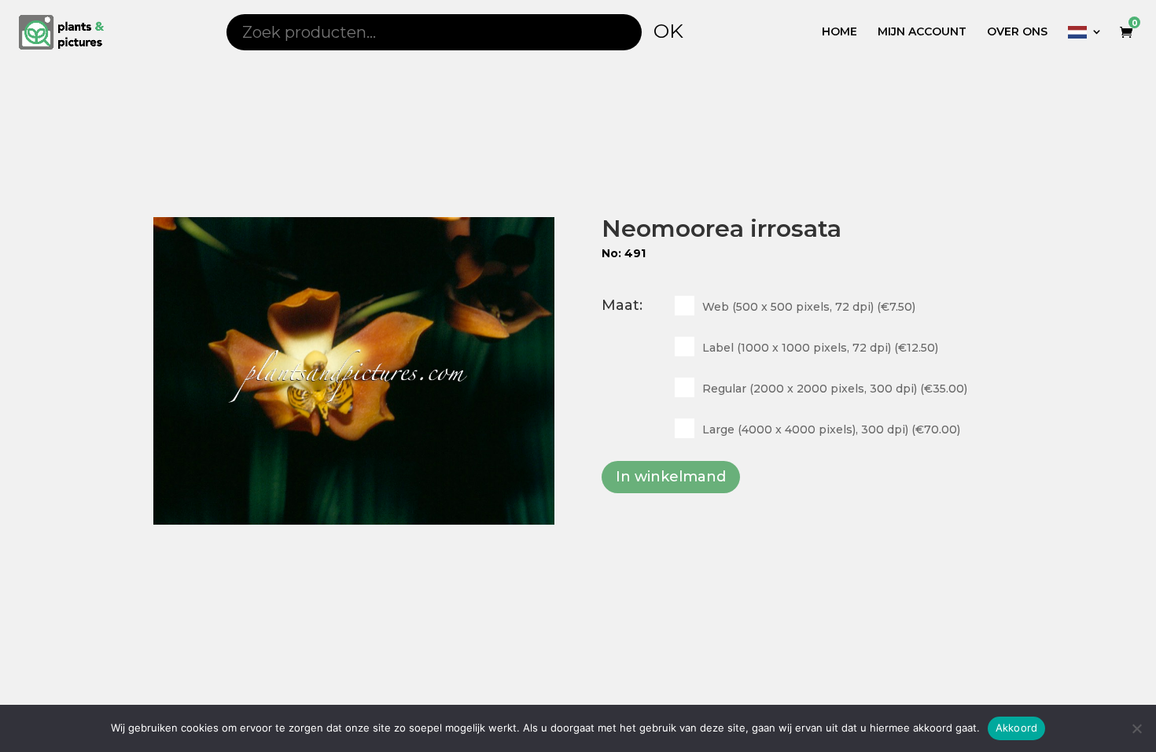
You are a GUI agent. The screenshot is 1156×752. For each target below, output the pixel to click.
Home (839, 32)
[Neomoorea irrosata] (353, 371)
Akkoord (1017, 727)
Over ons (1017, 32)
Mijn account (922, 32)
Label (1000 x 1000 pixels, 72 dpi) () (820, 348)
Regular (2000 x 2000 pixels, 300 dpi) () (834, 389)
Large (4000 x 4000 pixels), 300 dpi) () (831, 429)
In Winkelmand (671, 476)
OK (668, 30)
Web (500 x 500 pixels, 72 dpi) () (808, 307)
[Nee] (1136, 728)
